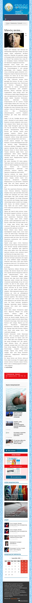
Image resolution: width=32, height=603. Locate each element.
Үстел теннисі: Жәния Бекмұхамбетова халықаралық (18, 524)
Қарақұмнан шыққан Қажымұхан (15, 542)
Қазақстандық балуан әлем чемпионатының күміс (17, 536)
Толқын (16, 7)
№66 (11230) (16, 466)
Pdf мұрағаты (17, 477)
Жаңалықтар (10, 374)
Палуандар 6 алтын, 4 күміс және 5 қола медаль (17, 548)
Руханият (17, 374)
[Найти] (26, 15)
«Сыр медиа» (14, 598)
